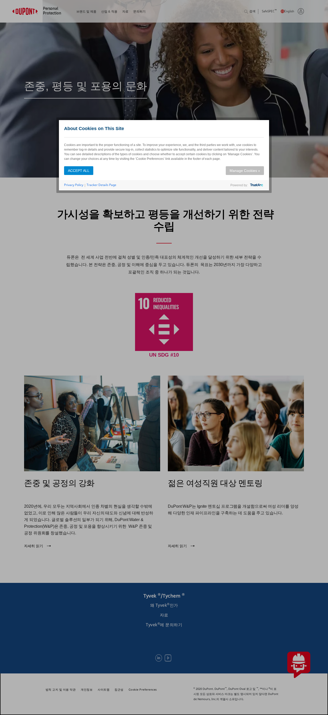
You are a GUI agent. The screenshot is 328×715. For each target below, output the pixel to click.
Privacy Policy (73, 185)
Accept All (78, 171)
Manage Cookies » (245, 171)
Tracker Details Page (101, 185)
